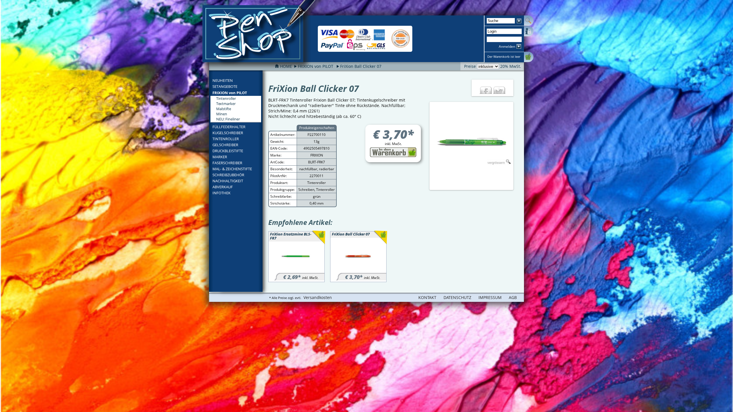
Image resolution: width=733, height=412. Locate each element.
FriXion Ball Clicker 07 (360, 66)
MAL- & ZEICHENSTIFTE (232, 168)
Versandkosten (318, 297)
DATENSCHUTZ (457, 297)
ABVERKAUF (222, 186)
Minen (221, 113)
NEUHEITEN (222, 80)
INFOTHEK (221, 192)
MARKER (219, 156)
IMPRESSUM (490, 297)
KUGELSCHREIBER (227, 132)
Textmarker (226, 103)
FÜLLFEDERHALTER (228, 126)
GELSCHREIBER (225, 144)
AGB (513, 297)
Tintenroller (226, 98)
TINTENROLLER (225, 138)
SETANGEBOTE (224, 86)
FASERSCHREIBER (227, 162)
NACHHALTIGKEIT (227, 180)
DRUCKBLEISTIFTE (227, 150)
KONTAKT (427, 297)
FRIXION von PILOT (229, 92)
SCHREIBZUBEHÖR (228, 174)
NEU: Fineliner (228, 119)
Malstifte (223, 108)
